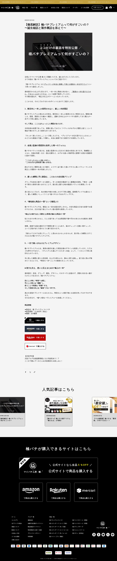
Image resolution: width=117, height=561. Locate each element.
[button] (106, 7)
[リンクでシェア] (34, 372)
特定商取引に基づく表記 (35, 530)
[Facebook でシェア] (25, 372)
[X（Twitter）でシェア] (30, 372)
